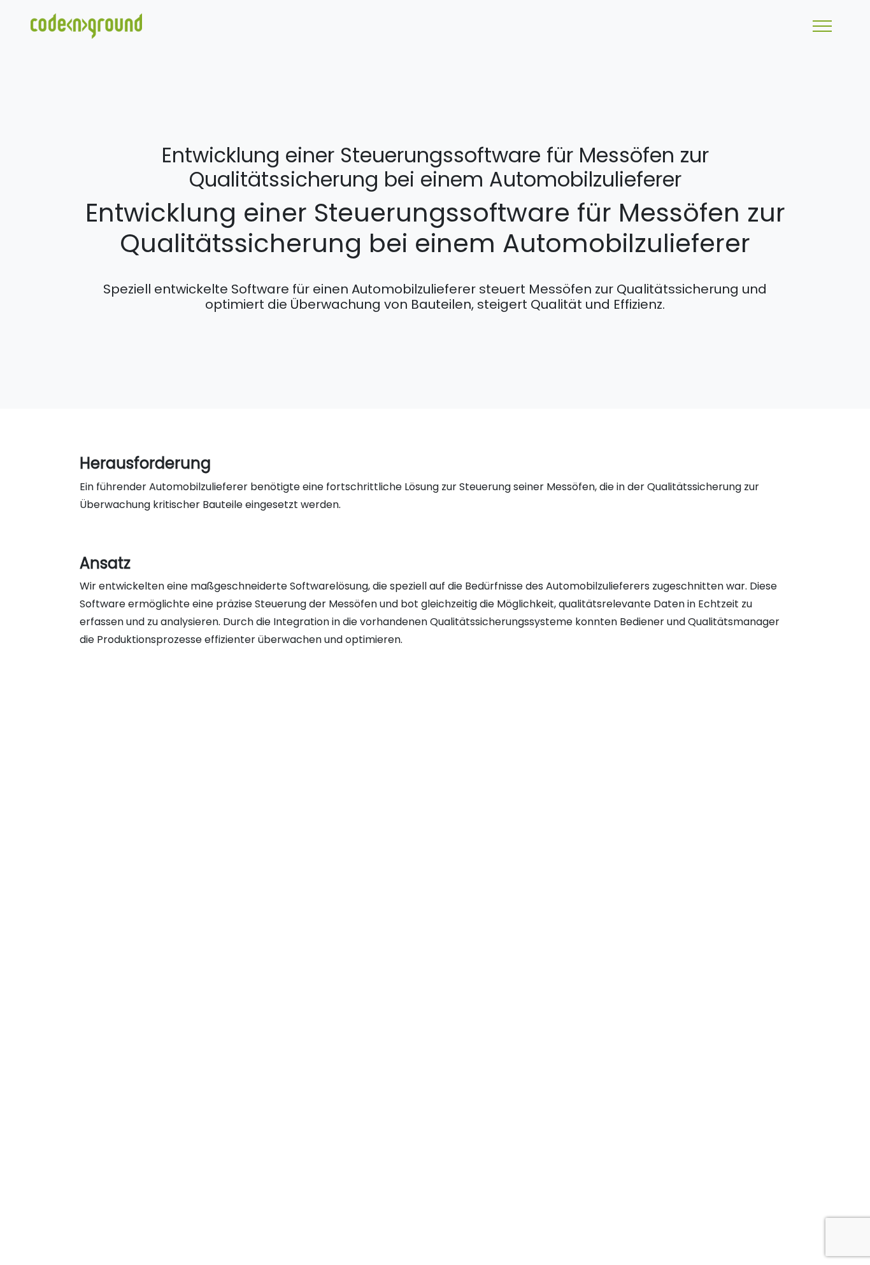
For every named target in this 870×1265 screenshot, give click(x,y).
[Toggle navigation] (822, 26)
